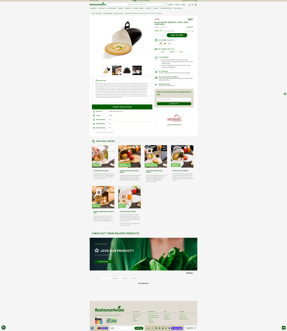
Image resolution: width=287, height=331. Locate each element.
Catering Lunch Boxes (118, 13)
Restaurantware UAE (153, 317)
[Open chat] (3, 327)
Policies (135, 317)
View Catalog (183, 317)
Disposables (98, 13)
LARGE (163, 51)
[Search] (165, 4)
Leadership (151, 323)
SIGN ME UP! (174, 103)
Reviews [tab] (190, 273)
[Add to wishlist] (193, 5)
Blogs (149, 319)
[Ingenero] (159, 20)
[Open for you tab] (284, 328)
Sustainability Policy (153, 315)
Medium (173, 49)
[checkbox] (133, 278)
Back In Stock (167, 319)
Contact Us (182, 315)
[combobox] (137, 4)
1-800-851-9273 (94, 0)
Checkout (166, 317)
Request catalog (184, 319)
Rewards (135, 321)
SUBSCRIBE (139, 328)
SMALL (181, 51)
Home (93, 13)
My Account (167, 315)
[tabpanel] (143, 288)
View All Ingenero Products (174, 124)
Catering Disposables (107, 13)
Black (172, 40)
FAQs (134, 319)
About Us (150, 321)
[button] (189, 4)
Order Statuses (137, 315)
